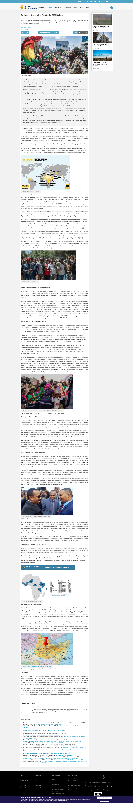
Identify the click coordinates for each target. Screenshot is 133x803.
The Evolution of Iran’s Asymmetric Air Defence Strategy (100, 64)
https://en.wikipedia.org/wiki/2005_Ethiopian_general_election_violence (64, 742)
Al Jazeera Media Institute (58, 782)
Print (55, 32)
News (87, 7)
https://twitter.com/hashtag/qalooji (64, 755)
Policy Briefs (57, 7)
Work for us (38, 783)
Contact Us (38, 778)
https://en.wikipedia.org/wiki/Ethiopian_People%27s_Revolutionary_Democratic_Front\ (44, 730)
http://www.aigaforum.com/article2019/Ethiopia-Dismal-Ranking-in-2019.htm (41, 735)
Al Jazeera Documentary (74, 785)
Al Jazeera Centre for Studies (57, 778)
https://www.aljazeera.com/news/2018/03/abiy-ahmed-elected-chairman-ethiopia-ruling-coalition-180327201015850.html (52, 741)
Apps (37, 780)
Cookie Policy (23, 785)
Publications (66, 7)
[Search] (111, 7)
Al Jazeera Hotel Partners (58, 789)
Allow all (104, 797)
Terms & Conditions (24, 780)
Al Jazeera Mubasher (73, 783)
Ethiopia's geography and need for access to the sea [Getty (37, 666)
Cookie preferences (24, 787)
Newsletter (38, 785)
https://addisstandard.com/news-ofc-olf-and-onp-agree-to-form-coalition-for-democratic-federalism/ (47, 753)
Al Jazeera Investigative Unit (73, 788)
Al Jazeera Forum (56, 787)
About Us (22, 778)
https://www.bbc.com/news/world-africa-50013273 (75, 747)
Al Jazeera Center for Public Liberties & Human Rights (58, 793)
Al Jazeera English (72, 778)
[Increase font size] (22, 32)
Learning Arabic (55, 784)
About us (41, 7)
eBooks (75, 7)
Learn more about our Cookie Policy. (58, 800)
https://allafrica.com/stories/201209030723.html (49, 724)
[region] (66, 799)
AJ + (69, 792)
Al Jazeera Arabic (72, 780)
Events (81, 7)
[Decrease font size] (27, 32)
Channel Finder (39, 787)
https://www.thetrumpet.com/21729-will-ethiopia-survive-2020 (69, 759)
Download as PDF (45, 32)
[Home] (29, 6)
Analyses (49, 7)
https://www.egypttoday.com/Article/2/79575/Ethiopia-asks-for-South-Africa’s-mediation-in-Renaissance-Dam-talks (50, 758)
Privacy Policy (23, 783)
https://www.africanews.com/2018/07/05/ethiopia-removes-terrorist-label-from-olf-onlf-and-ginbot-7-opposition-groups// (51, 746)
